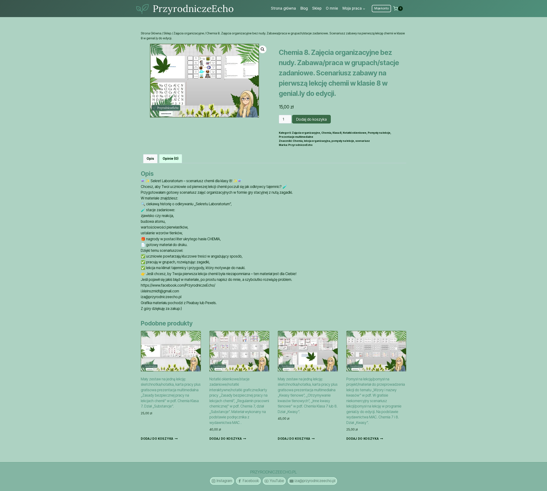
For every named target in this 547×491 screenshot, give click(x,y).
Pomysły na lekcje (379, 132)
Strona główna (283, 8)
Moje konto (381, 8)
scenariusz (362, 140)
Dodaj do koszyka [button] (157, 438)
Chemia (326, 132)
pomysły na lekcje (342, 140)
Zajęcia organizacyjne (306, 132)
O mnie (332, 8)
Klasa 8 (336, 132)
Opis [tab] (150, 159)
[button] (262, 49)
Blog (304, 8)
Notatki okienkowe (354, 132)
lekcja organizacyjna (317, 140)
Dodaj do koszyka (311, 119)
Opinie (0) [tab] (170, 159)
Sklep (317, 8)
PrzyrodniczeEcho (300, 145)
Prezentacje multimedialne (296, 136)
